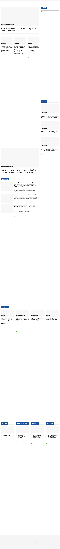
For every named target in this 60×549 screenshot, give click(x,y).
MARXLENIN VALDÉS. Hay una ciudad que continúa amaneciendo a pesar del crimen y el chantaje (50, 116)
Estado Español (19, 543)
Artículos (44, 112)
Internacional (31, 543)
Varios (3, 315)
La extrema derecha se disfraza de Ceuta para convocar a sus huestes (37, 437)
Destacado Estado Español (7, 24)
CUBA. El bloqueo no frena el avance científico (26, 195)
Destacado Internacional (7, 166)
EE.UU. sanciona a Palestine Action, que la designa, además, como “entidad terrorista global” (25, 206)
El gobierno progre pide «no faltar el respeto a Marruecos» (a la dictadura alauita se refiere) (7, 321)
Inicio (14, 543)
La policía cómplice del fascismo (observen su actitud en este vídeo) (37, 319)
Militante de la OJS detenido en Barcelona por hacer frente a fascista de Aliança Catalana (6, 49)
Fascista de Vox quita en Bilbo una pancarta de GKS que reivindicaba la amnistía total (33, 49)
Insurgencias (25, 543)
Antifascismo (34, 315)
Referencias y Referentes (53, 545)
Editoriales (48, 543)
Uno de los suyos (6, 435)
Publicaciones (54, 543)
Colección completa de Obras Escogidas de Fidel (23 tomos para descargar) (52, 437)
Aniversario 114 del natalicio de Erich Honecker (22, 436)
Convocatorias (42, 543)
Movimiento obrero (21, 315)
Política (3, 43)
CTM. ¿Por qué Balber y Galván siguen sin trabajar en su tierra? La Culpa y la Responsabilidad (49, 149)
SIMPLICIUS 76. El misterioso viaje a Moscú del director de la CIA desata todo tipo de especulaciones (49, 133)
